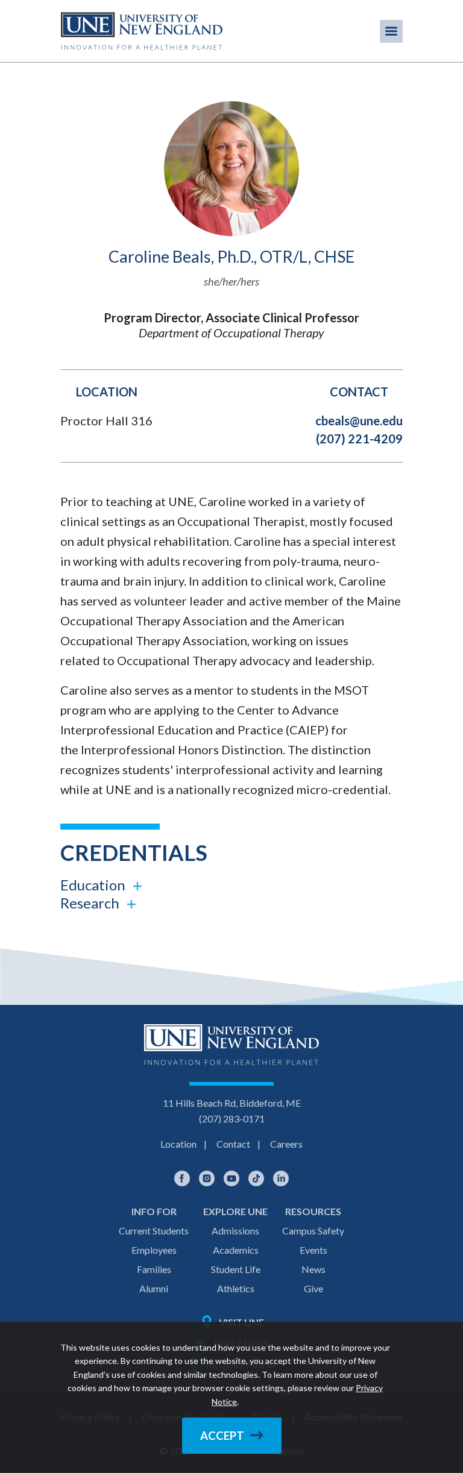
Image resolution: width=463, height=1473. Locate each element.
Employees (154, 1250)
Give (313, 1288)
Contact (233, 1143)
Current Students (154, 1230)
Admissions (235, 1230)
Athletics (235, 1288)
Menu (391, 31)
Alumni (153, 1288)
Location (178, 1143)
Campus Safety (313, 1230)
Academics (236, 1250)
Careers (286, 1143)
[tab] (231, 885)
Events (313, 1250)
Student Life (235, 1269)
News (313, 1269)
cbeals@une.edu (359, 420)
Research (89, 903)
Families (154, 1269)
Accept (222, 1435)
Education (92, 884)
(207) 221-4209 (359, 438)
